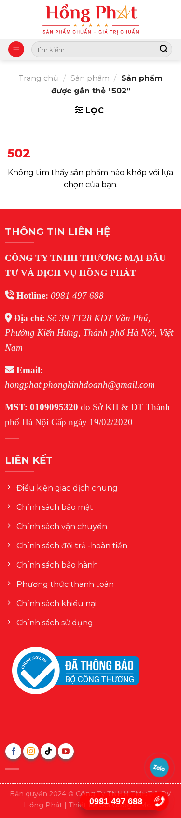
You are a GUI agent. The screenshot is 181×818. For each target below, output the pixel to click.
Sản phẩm (90, 78)
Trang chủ (38, 78)
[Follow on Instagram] (31, 751)
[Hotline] (159, 801)
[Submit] (163, 49)
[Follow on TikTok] (48, 751)
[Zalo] (159, 767)
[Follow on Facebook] (13, 751)
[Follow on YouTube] (66, 751)
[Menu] (16, 49)
